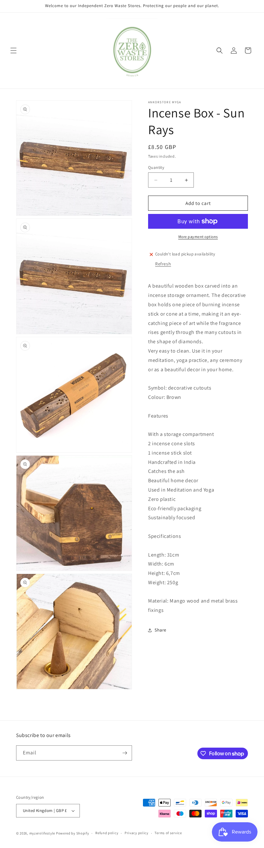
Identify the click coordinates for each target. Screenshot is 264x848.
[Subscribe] (125, 752)
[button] (13, 50)
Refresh (163, 264)
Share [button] (160, 630)
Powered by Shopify (72, 833)
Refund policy (106, 833)
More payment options (198, 236)
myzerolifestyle (42, 833)
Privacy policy (136, 833)
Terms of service (168, 833)
